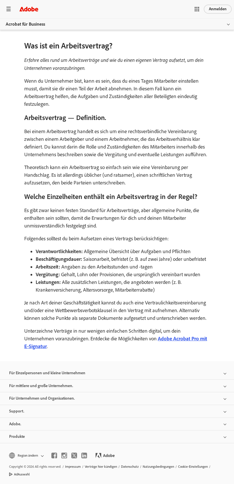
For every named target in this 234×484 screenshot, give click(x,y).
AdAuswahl (22, 474)
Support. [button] (16, 411)
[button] (196, 9)
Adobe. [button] (15, 424)
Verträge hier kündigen (101, 467)
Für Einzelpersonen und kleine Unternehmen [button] (47, 373)
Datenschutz (130, 467)
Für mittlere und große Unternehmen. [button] (41, 385)
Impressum (73, 467)
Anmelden (218, 9)
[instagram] (64, 455)
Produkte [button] (17, 436)
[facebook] (54, 455)
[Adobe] (29, 9)
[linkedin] (84, 455)
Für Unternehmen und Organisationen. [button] (42, 398)
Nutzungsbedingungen (158, 467)
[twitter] (74, 455)
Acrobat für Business (25, 24)
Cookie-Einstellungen (193, 467)
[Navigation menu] (8, 9)
